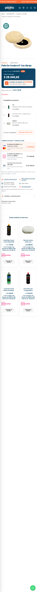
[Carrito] (35, 8)
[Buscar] (31, 8)
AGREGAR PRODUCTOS (25, 132)
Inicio (3, 14)
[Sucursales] (23, 8)
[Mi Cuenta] (27, 8)
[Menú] (20, 8)
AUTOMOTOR (10, 14)
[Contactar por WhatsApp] (32, 587)
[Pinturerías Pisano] (10, 8)
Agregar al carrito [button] (9, 261)
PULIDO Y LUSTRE (21, 14)
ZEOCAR (4, 63)
